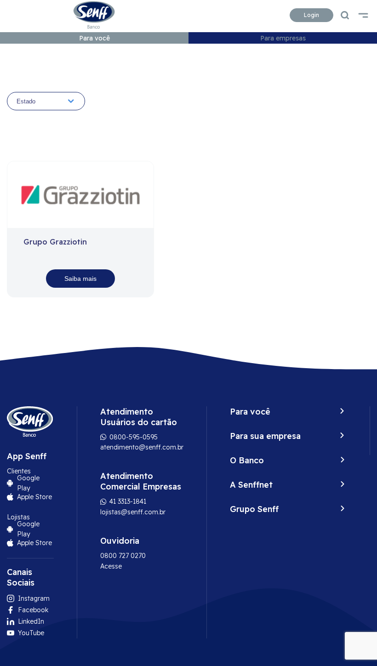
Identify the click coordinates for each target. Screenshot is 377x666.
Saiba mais (80, 278)
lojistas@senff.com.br (133, 512)
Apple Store (34, 497)
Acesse (111, 566)
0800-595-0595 (133, 437)
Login (311, 14)
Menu (363, 15)
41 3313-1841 (127, 501)
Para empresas (283, 38)
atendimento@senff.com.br (141, 447)
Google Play (28, 483)
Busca (345, 15)
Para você (94, 38)
